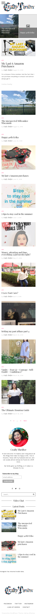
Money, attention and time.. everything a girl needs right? (16, 253)
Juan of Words (13, 607)
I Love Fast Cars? (9, 292)
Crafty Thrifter (8, 70)
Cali (25, 613)
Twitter (18, 604)
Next (25, 420)
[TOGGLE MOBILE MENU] (3, 3)
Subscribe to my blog (10, 474)
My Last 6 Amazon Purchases (12, 65)
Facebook (8, 604)
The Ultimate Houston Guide (15, 410)
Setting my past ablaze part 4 (15, 331)
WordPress (13, 613)
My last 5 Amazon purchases (15, 175)
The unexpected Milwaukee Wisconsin (14, 121)
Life (2, 60)
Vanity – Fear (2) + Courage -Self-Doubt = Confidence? (17, 370)
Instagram (28, 604)
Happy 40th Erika (10, 137)
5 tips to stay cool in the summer (17, 214)
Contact (26, 607)
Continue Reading (6, 84)
